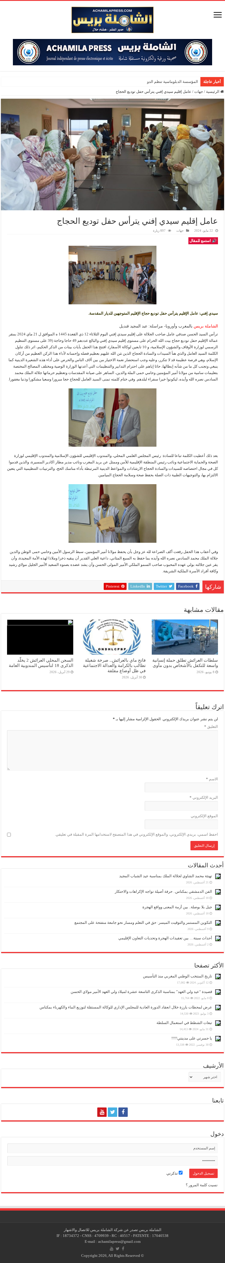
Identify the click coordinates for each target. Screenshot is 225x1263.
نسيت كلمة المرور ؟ (202, 1185)
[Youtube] (102, 1112)
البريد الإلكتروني (204, 797)
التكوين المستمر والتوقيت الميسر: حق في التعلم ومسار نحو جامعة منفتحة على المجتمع (143, 922)
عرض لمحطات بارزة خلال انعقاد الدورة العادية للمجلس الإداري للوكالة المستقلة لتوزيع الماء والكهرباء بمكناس (126, 1007)
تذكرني (172, 1173)
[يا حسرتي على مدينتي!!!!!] (218, 1039)
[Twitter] (112, 1112)
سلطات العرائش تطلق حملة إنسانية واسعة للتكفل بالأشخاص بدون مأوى (185, 663)
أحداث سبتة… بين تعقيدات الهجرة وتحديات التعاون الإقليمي (165, 938)
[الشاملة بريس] (112, 18)
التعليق (211, 726)
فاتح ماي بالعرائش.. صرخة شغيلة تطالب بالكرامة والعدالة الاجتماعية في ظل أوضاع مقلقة (114, 665)
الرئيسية (213, 91)
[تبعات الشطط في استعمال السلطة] (218, 1023)
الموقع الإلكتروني (204, 816)
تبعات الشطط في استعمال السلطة (184, 1022)
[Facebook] (123, 1112)
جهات (198, 91)
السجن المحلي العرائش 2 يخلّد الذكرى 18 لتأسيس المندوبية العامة (41, 663)
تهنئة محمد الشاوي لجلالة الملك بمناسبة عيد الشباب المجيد (165, 876)
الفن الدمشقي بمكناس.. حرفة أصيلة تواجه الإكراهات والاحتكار (163, 891)
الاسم (212, 779)
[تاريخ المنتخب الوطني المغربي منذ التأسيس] (218, 976)
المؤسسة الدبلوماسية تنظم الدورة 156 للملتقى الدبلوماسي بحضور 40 (142, 81)
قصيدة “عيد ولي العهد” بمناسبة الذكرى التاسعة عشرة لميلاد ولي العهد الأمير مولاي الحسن (141, 991)
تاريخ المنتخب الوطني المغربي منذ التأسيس (177, 976)
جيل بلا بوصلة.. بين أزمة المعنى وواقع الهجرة (177, 907)
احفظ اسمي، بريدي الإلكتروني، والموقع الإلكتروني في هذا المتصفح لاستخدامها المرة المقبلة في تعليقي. (136, 834)
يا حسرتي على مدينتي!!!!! (191, 1038)
